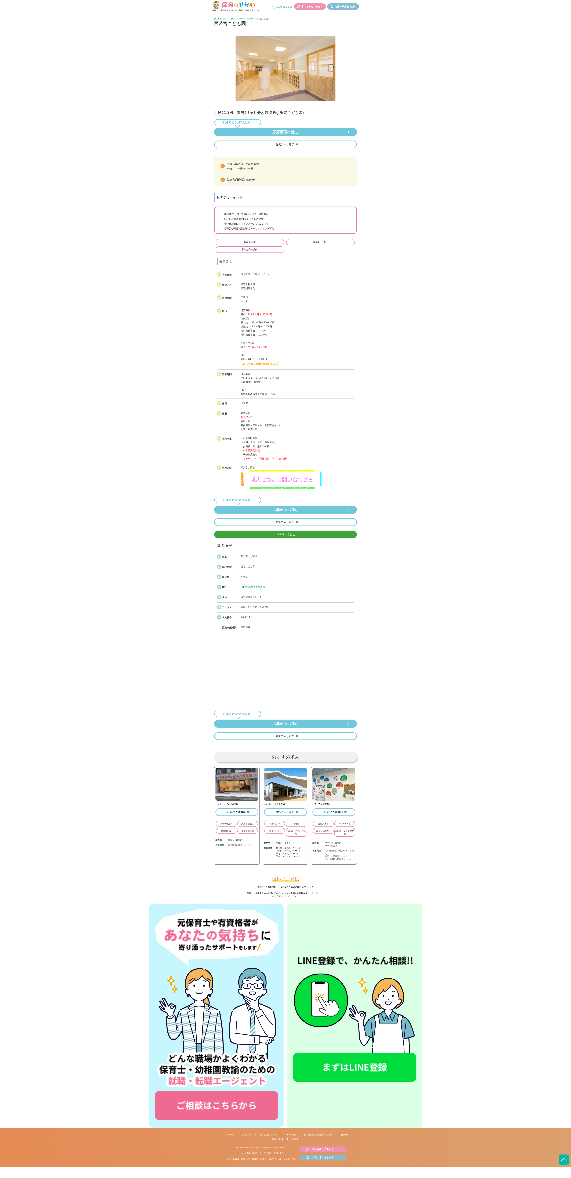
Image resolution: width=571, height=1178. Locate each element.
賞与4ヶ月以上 (320, 242)
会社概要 (345, 1135)
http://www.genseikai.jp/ (253, 586)
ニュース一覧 (290, 1135)
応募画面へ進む (285, 132)
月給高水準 (250, 242)
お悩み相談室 (278, 1139)
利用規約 (295, 1139)
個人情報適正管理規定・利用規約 (318, 1135)
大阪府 (241, 19)
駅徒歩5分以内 (250, 249)
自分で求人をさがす (345, 6)
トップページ (228, 1135)
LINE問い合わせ (285, 534)
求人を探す (246, 1135)
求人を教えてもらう (312, 6)
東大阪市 (250, 19)
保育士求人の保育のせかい (225, 19)
